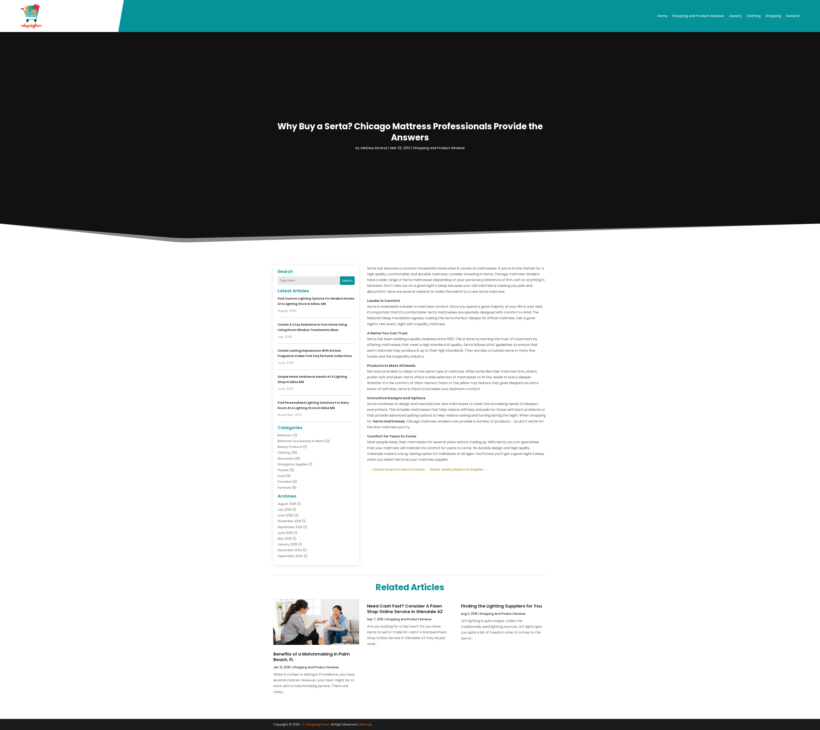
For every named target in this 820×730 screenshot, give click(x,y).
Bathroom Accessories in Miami (301, 441)
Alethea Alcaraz (373, 148)
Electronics (286, 458)
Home (662, 15)
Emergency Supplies (293, 464)
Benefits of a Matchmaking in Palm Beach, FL (311, 657)
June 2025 (285, 533)
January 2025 (287, 544)
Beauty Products (290, 447)
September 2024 (290, 556)
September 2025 (290, 527)
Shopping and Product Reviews (698, 15)
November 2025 (289, 521)
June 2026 (285, 515)
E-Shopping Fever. (316, 724)
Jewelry (735, 15)
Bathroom (285, 435)
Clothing (754, 15)
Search (347, 280)
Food (281, 476)
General (793, 15)
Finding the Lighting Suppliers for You (501, 606)
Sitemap (365, 724)
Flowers (283, 470)
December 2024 (290, 550)
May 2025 (285, 538)
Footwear (284, 481)
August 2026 (287, 504)
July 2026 (284, 509)
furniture (284, 487)
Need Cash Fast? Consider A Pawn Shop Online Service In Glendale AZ (405, 609)
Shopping (773, 15)
